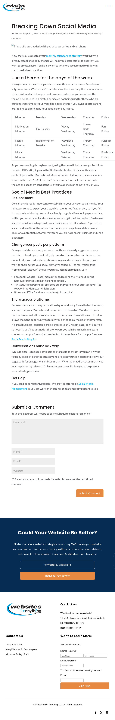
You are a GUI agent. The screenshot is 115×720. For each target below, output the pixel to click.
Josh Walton (20, 33)
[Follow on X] (101, 712)
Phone (63, 675)
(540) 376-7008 (14, 644)
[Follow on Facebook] (95, 712)
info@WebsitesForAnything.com (21, 649)
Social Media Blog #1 (24, 339)
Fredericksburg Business (51, 33)
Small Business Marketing (75, 33)
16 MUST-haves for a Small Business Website (82, 618)
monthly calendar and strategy (63, 55)
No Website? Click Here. (57, 565)
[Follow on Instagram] (107, 712)
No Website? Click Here (72, 622)
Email (68, 660)
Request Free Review (57, 576)
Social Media (94, 33)
